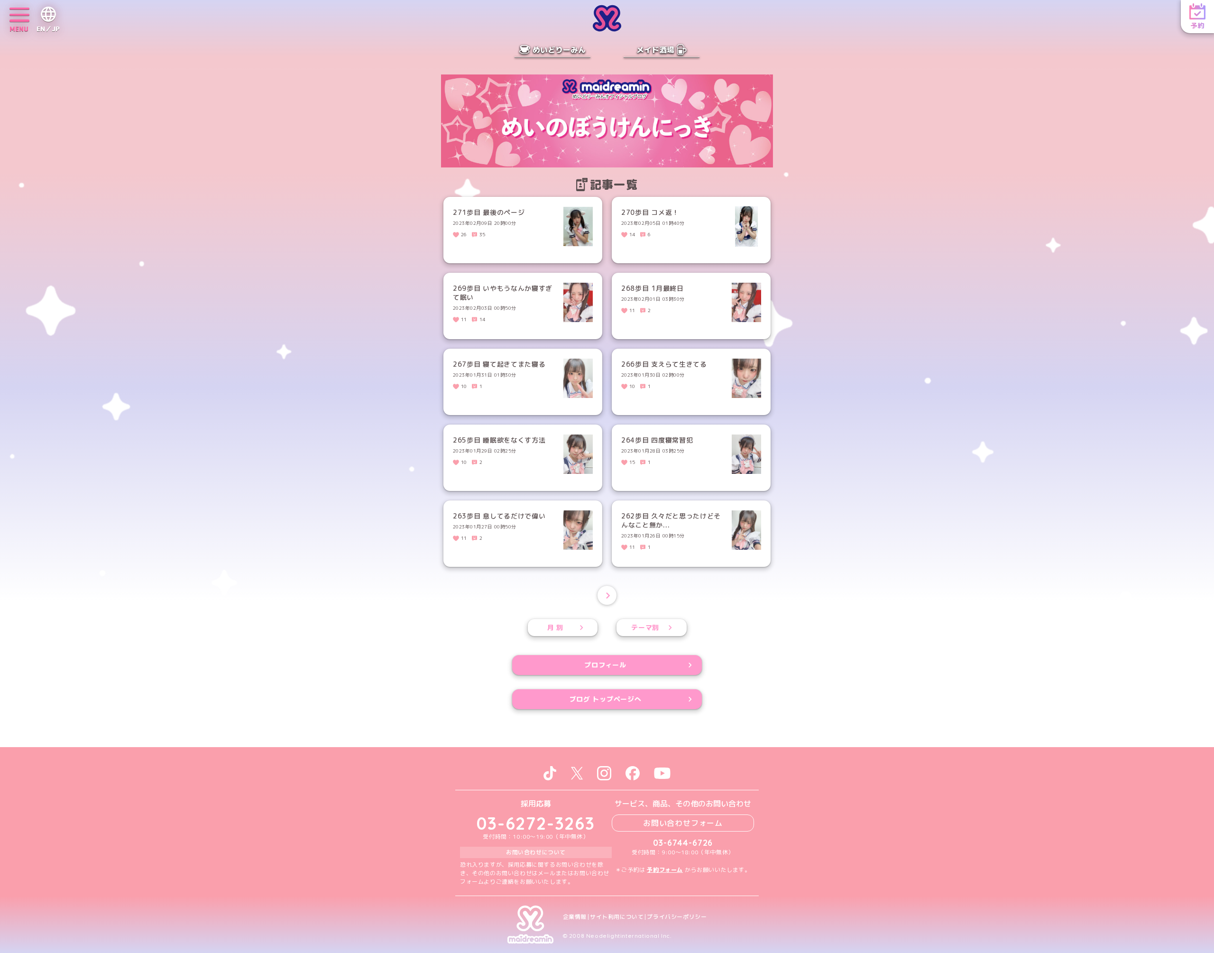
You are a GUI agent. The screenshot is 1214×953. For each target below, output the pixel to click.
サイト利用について (617, 917)
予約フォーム (665, 870)
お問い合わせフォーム (683, 823)
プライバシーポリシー (677, 917)
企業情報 (575, 917)
